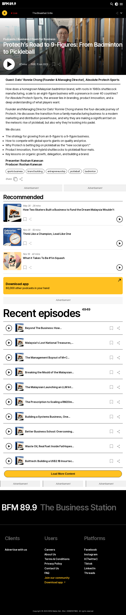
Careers (49, 549)
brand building (35, 171)
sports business (15, 171)
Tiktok (88, 563)
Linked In (89, 568)
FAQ (46, 573)
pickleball (75, 171)
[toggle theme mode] (116, 4)
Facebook (90, 549)
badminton (90, 171)
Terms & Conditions (57, 559)
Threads (89, 573)
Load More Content (63, 473)
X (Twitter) (90, 559)
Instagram (90, 554)
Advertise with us (16, 549)
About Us (50, 554)
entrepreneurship (56, 171)
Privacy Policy (53, 563)
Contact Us (51, 568)
